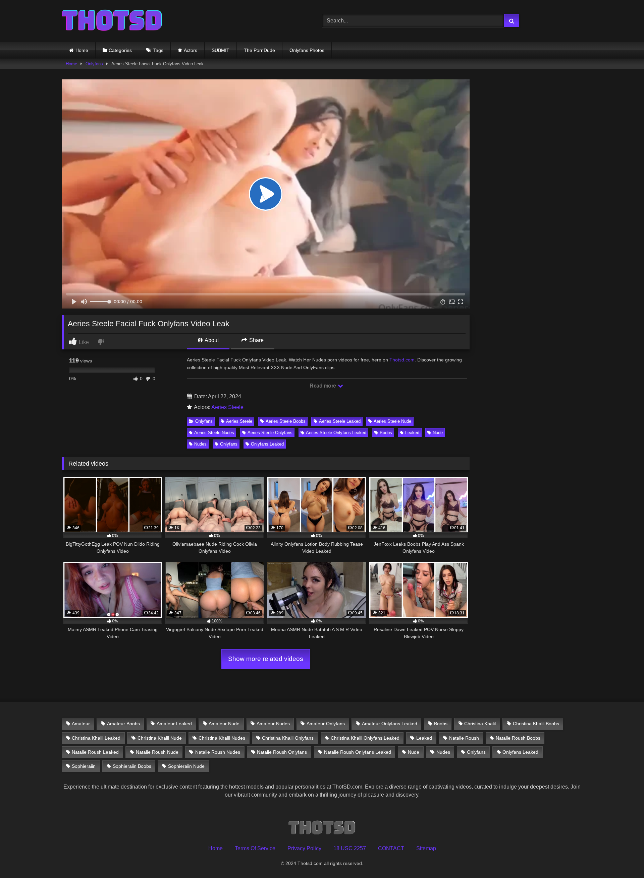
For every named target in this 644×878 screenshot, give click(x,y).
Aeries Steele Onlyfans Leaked (336, 432)
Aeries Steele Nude (392, 421)
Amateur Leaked (174, 723)
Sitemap (426, 848)
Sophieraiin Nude (186, 766)
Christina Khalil (480, 723)
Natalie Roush (464, 738)
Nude (438, 432)
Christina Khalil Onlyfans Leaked (365, 738)
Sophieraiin (84, 766)
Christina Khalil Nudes (222, 738)
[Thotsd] (112, 21)
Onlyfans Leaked (267, 444)
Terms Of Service (255, 848)
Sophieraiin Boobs (132, 766)
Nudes (200, 444)
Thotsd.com (402, 359)
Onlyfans (94, 63)
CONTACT (391, 848)
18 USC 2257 (349, 848)
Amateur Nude (224, 723)
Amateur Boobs (123, 723)
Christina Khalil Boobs (536, 723)
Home (81, 50)
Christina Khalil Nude (160, 738)
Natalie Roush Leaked (95, 752)
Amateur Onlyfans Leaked (389, 723)
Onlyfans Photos (306, 50)
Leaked (412, 432)
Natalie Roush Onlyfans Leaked (357, 752)
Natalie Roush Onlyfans (282, 752)
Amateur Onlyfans (326, 723)
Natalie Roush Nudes (217, 752)
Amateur (81, 723)
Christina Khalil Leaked (96, 738)
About (211, 340)
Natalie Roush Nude (157, 752)
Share (256, 340)
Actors (190, 50)
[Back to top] (623, 858)
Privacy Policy (304, 848)
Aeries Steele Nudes (214, 432)
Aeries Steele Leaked (340, 421)
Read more (323, 386)
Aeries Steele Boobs (286, 421)
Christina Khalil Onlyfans (288, 738)
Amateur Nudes (273, 723)
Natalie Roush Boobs (518, 738)
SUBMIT (220, 50)
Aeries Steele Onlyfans (270, 432)
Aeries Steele (227, 407)
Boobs (386, 432)
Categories (120, 50)
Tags (158, 50)
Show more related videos (265, 658)
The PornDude (259, 50)
